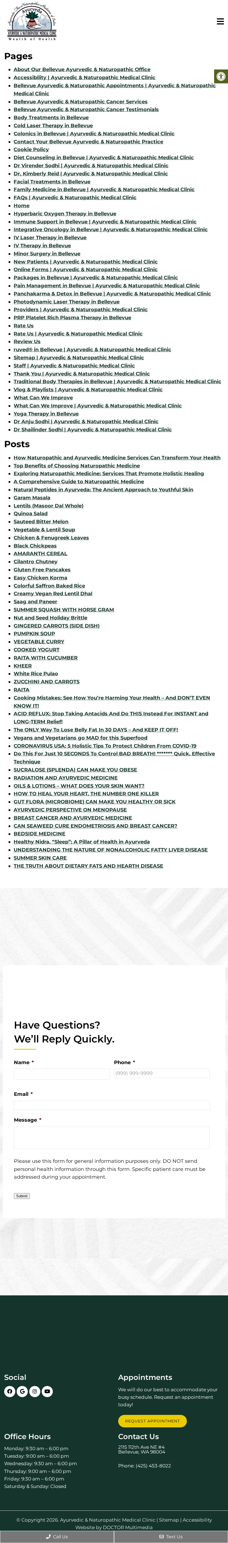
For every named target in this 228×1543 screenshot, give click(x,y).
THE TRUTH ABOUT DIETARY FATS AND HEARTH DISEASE (88, 866)
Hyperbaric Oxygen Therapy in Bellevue (65, 214)
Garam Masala (32, 498)
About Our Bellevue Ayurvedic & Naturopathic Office (82, 69)
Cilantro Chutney (36, 562)
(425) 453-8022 (153, 1466)
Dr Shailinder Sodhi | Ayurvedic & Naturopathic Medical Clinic (93, 430)
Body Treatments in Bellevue (51, 118)
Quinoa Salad (31, 514)
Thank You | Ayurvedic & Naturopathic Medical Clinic (82, 374)
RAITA (21, 690)
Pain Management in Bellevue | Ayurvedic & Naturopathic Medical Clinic (107, 286)
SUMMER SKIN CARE (40, 858)
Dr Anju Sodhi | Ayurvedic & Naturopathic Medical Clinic (86, 422)
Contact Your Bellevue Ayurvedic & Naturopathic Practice (88, 142)
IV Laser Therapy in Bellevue (50, 238)
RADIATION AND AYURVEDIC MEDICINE (66, 778)
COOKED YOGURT (37, 650)
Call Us (60, 1536)
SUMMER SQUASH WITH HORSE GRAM (64, 610)
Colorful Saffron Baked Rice (49, 586)
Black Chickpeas (35, 546)
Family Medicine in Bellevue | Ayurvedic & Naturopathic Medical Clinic (104, 189)
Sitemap (169, 1520)
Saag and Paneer (35, 602)
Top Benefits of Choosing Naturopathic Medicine (77, 466)
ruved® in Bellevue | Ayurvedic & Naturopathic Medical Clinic (92, 350)
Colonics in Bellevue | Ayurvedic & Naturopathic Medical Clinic (94, 134)
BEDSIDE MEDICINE (39, 834)
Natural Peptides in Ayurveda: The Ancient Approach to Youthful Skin (103, 490)
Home (21, 206)
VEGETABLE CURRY (39, 642)
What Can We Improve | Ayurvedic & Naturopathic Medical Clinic (98, 406)
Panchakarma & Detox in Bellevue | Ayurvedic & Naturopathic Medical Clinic (112, 294)
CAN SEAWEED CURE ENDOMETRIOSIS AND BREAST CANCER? (95, 826)
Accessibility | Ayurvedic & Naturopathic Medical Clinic (84, 77)
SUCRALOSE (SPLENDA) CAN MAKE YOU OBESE (75, 770)
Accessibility (197, 1520)
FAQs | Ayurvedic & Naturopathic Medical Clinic (75, 198)
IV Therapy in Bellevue (42, 246)
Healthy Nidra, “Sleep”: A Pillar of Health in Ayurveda (82, 842)
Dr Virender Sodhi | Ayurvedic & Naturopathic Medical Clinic (91, 166)
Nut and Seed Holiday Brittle (50, 618)
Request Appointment (152, 1420)
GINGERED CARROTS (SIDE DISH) (57, 626)
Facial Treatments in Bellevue (52, 182)
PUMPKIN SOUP (34, 634)
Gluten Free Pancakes (42, 570)
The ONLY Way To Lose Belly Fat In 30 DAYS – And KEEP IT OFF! (96, 730)
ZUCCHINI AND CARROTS (47, 682)
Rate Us (24, 326)
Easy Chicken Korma (40, 578)
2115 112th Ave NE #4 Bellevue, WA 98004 (141, 1449)
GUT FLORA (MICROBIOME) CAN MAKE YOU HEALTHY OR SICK (94, 802)
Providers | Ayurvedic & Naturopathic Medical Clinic (81, 310)
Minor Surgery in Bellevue (47, 254)
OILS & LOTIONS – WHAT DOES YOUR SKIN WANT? (79, 786)
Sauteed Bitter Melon (41, 522)
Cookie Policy (31, 149)
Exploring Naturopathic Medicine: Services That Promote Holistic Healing (109, 474)
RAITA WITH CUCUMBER (46, 658)
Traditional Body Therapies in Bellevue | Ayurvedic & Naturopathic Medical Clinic (117, 382)
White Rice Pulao (36, 674)
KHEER (23, 666)
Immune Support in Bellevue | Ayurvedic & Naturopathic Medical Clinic (105, 222)
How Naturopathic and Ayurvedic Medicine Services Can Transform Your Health (117, 458)
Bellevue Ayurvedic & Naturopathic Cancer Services (81, 102)
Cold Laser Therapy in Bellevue (53, 126)
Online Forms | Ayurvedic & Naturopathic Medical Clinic (86, 270)
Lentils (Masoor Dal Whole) (48, 506)
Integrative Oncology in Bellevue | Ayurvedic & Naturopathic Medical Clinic (111, 230)
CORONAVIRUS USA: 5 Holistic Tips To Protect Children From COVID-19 (105, 746)
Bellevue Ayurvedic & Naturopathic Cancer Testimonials (86, 109)
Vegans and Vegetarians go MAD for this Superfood (80, 738)
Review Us (27, 342)
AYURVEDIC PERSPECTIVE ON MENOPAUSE (70, 810)
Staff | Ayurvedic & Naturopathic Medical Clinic (74, 366)
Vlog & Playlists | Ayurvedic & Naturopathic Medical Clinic (88, 390)
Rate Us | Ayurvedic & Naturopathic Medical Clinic (78, 334)
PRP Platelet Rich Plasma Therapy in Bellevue (72, 318)
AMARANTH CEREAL (40, 554)
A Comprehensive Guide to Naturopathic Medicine (79, 482)
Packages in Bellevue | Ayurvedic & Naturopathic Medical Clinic (96, 278)
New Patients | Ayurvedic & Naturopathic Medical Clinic (86, 262)
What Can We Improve (43, 398)
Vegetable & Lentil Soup (44, 530)
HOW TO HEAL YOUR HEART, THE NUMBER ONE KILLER (86, 794)
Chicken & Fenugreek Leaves (51, 538)
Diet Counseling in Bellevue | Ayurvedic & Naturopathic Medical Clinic (104, 158)
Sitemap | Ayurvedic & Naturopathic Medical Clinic (79, 358)
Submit (22, 1196)
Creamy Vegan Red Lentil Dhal (53, 594)
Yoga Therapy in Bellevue (46, 414)
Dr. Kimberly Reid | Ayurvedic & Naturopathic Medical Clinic (91, 174)
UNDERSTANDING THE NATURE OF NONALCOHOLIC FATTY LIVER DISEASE (111, 850)
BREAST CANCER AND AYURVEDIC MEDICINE (73, 818)
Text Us (174, 1536)
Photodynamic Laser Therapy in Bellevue (67, 302)
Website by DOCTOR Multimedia (114, 1527)
